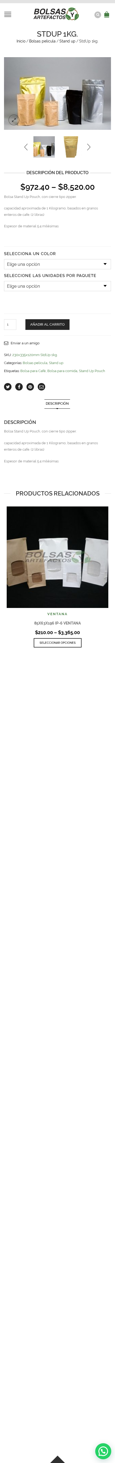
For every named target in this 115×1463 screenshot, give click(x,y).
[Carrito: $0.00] (106, 11)
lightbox (14, 120)
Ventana (57, 614)
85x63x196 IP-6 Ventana (57, 623)
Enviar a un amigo (25, 343)
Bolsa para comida (62, 371)
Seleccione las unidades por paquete (50, 276)
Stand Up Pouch (92, 371)
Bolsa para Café (33, 371)
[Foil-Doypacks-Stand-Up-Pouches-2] (57, 93)
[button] (103, 1451)
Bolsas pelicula (42, 41)
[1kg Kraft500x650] (71, 147)
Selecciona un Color (30, 254)
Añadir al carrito (47, 324)
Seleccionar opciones (58, 643)
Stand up (67, 41)
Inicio (21, 41)
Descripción (57, 403)
